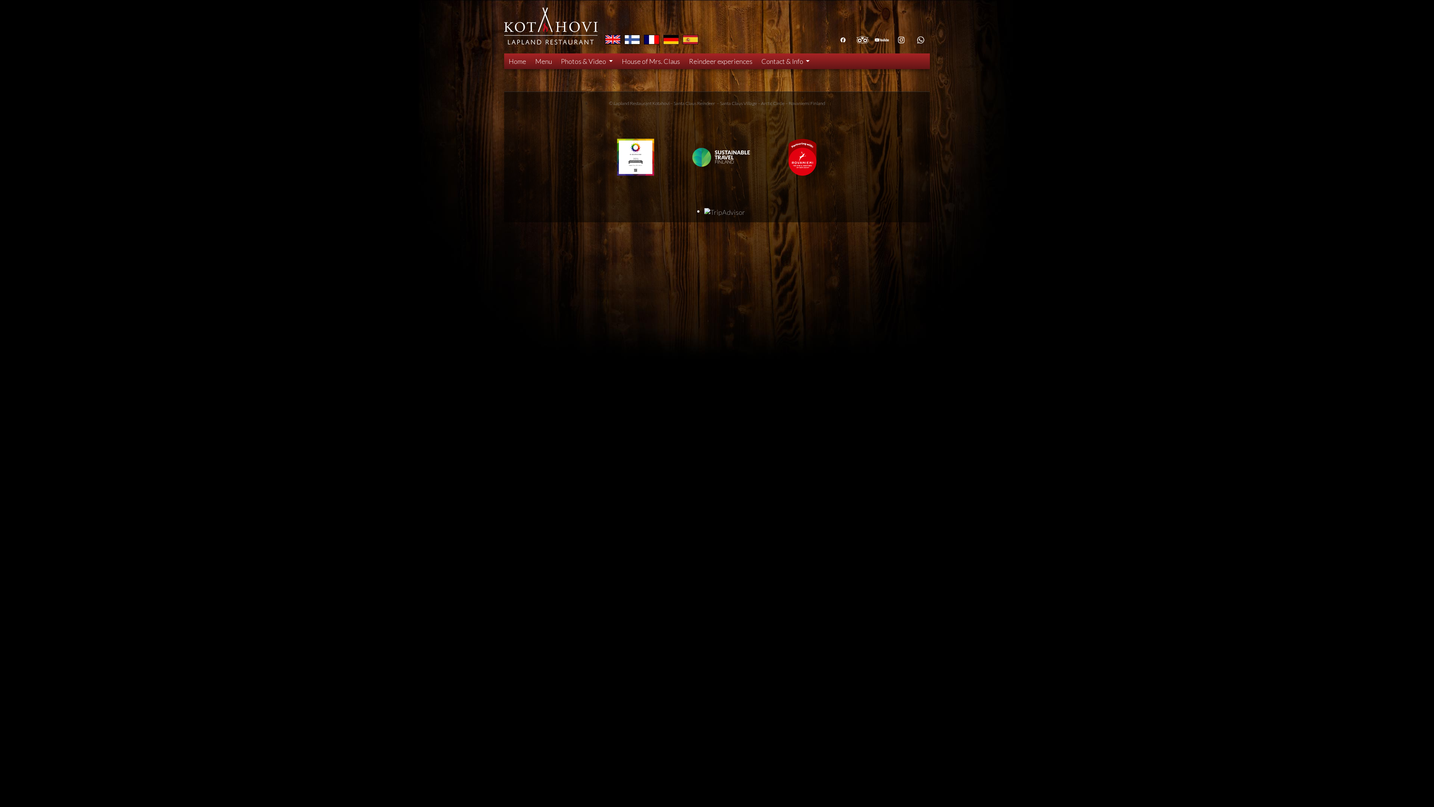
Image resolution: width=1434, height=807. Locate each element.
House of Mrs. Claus (651, 61)
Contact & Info (782, 61)
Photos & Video (584, 61)
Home (517, 61)
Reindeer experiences (720, 61)
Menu (543, 61)
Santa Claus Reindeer (694, 103)
